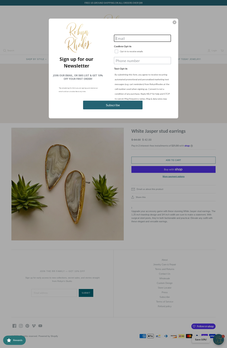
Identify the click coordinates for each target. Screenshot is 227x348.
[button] (174, 22)
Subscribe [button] (113, 105)
